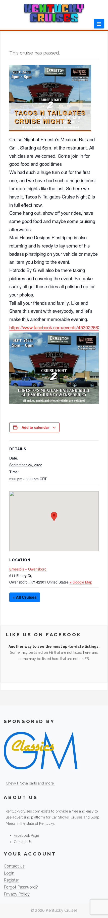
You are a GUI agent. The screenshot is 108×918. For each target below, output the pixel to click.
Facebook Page (26, 836)
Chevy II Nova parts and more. (30, 783)
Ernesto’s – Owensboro (27, 569)
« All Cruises (25, 597)
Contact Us (23, 842)
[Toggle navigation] (99, 23)
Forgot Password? (21, 887)
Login (9, 873)
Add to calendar (35, 427)
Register (11, 880)
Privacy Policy (17, 894)
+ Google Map (81, 582)
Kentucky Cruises (62, 910)
